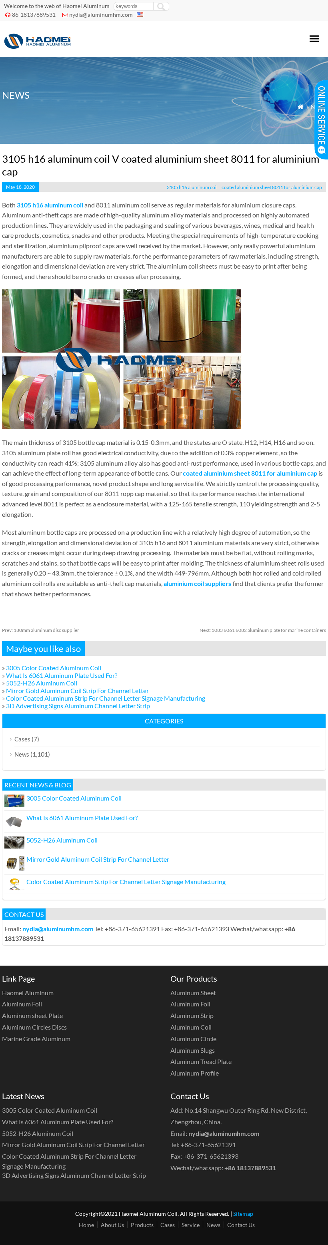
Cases (22, 739)
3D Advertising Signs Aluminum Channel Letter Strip (78, 705)
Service (191, 1224)
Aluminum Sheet (193, 992)
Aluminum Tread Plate (201, 1061)
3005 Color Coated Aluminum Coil (53, 667)
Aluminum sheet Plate (32, 1015)
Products (142, 1224)
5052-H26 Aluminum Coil (41, 683)
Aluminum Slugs (192, 1050)
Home (86, 1224)
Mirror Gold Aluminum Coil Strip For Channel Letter (77, 690)
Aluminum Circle (193, 1038)
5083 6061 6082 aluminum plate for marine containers (263, 630)
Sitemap (243, 1213)
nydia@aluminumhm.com (101, 14)
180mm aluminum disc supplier (40, 630)
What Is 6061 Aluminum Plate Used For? (61, 675)
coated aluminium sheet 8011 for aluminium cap (272, 187)
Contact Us (241, 1224)
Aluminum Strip (192, 1015)
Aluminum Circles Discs (34, 1027)
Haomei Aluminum (28, 992)
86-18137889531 (34, 14)
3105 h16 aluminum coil (192, 187)
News (21, 754)
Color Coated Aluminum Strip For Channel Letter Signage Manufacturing (105, 698)
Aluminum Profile (194, 1073)
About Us (112, 1224)
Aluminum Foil (22, 1004)
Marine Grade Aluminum (36, 1038)
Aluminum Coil (191, 1027)
